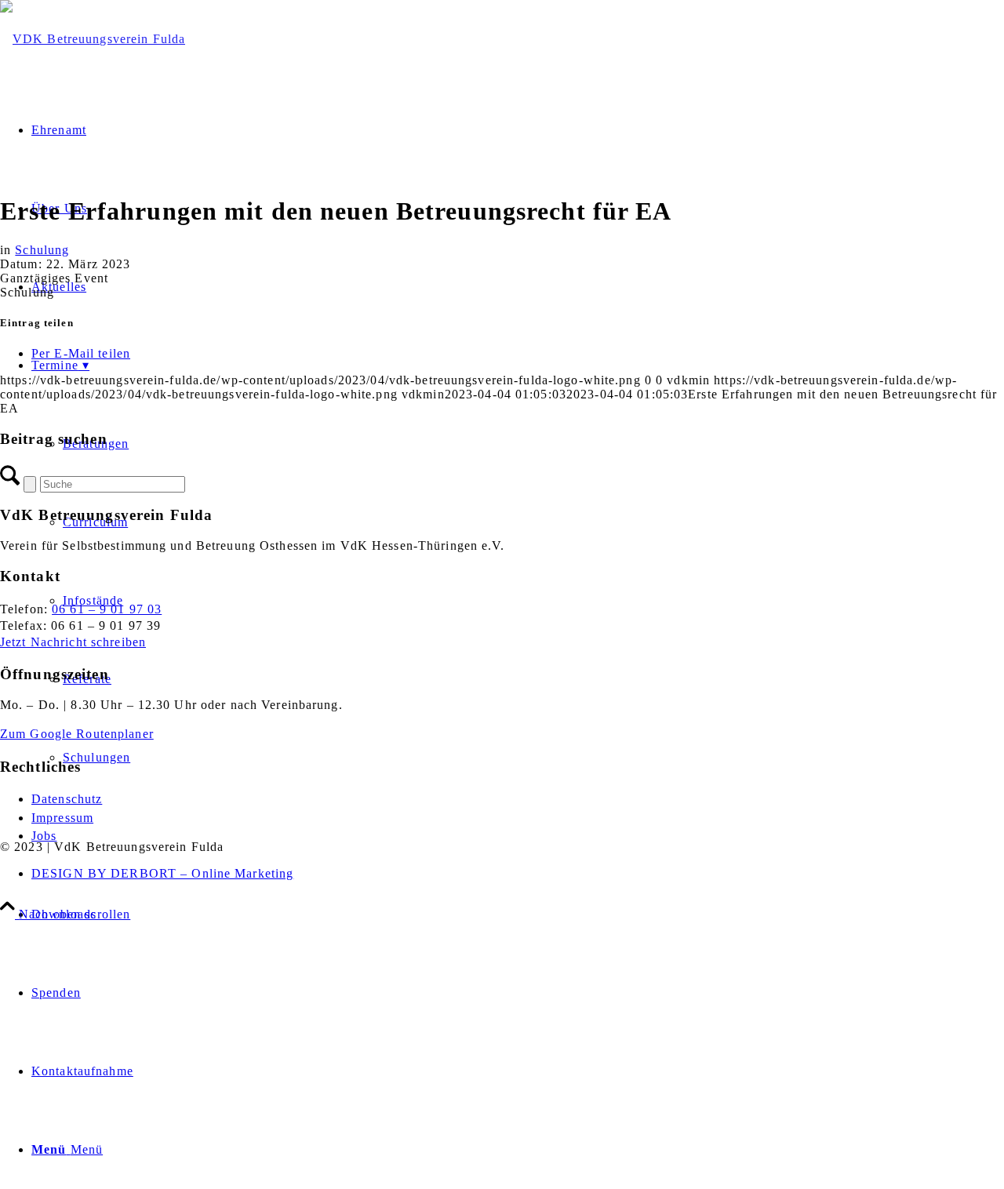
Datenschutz (66, 798)
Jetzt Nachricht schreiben (73, 642)
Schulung (42, 249)
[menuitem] (517, 914)
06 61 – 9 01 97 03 (107, 609)
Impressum (62, 817)
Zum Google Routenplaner (77, 733)
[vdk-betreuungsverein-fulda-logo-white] (92, 38)
